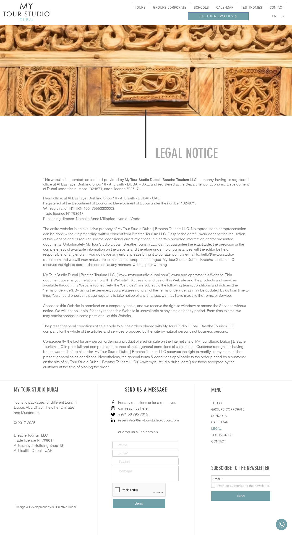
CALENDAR (219, 422)
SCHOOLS (219, 416)
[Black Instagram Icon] (113, 408)
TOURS (216, 403)
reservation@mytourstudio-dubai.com (148, 420)
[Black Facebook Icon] (113, 402)
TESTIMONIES (221, 435)
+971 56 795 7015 (133, 414)
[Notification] (281, 524)
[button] (140, 6)
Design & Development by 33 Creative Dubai (46, 507)
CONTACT (218, 441)
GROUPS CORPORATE (228, 409)
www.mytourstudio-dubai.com (143, 275)
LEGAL (216, 428)
